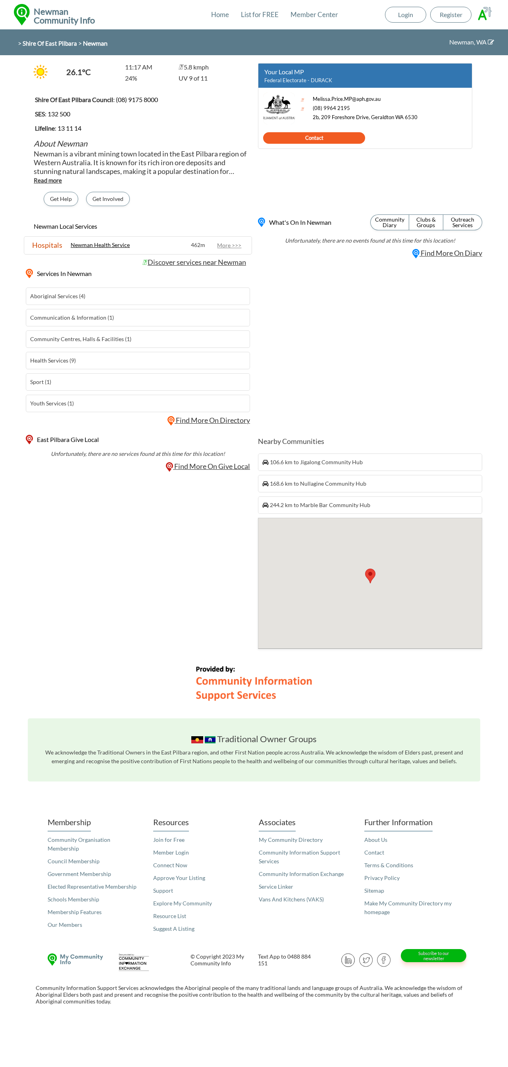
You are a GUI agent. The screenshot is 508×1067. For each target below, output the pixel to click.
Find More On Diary (450, 253)
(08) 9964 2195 (331, 108)
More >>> (229, 245)
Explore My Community (182, 903)
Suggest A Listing (173, 928)
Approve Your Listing (179, 877)
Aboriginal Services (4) (57, 296)
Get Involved (107, 198)
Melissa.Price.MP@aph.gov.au (347, 99)
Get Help (61, 198)
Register (451, 14)
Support (163, 890)
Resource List (169, 916)
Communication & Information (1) (72, 317)
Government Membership (79, 873)
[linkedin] (348, 959)
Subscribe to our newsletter (433, 956)
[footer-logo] (73, 959)
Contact (314, 138)
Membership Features (75, 912)
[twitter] (366, 959)
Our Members (65, 924)
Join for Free (169, 839)
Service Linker (276, 886)
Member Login (171, 852)
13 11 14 (69, 128)
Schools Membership (73, 899)
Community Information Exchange (301, 873)
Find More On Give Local (211, 466)
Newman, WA (468, 42)
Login (405, 14)
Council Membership (74, 861)
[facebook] (384, 959)
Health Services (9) (53, 360)
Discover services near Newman (197, 262)
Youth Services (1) (52, 403)
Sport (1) (40, 381)
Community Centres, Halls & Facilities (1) (80, 339)
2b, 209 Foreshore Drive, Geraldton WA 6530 (365, 117)
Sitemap (374, 890)
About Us (375, 839)
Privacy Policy (382, 877)
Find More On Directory (212, 420)
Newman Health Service (100, 244)
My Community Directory (291, 839)
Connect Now (170, 865)
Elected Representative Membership (92, 886)
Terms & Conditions (388, 865)
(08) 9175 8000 (137, 99)
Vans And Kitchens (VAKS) (291, 899)
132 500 (59, 114)
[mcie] (141, 962)
